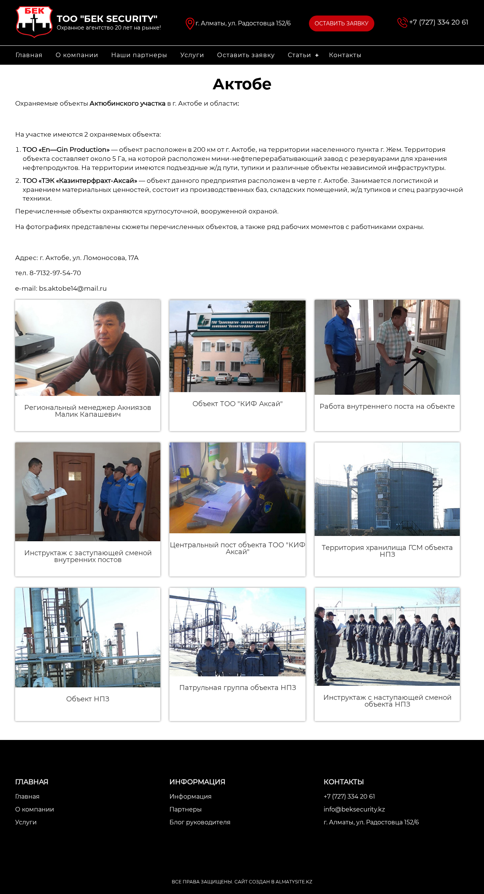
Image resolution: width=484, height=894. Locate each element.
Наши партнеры (139, 55)
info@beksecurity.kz (354, 809)
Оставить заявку (246, 55)
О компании (77, 55)
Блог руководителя (200, 822)
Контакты (345, 55)
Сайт (241, 882)
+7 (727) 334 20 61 (438, 22)
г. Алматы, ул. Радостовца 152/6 (371, 822)
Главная (29, 55)
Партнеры (185, 809)
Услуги (192, 55)
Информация (190, 796)
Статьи (299, 55)
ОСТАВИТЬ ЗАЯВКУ (342, 23)
